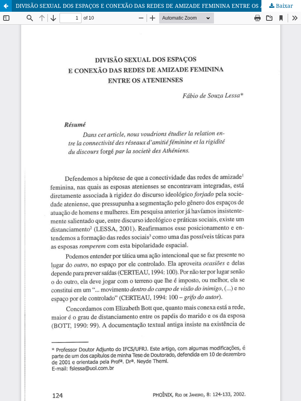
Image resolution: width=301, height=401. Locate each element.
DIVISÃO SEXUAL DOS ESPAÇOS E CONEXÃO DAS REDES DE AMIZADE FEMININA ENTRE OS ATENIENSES (155, 5)
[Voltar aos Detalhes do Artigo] (6, 6)
